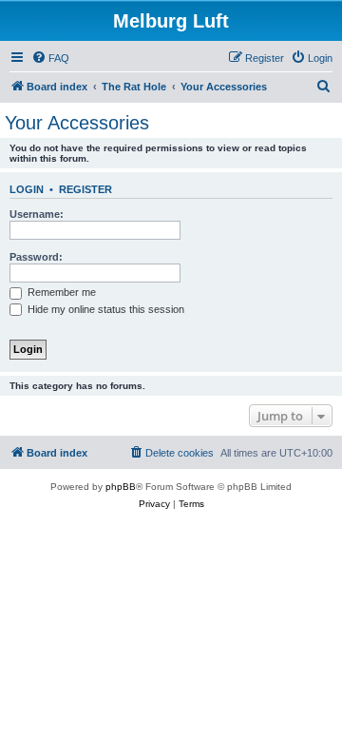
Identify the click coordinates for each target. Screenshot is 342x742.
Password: (36, 257)
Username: (37, 214)
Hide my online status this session (104, 309)
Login (27, 189)
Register (85, 189)
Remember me (60, 292)
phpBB (120, 486)
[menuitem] (50, 58)
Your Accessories (77, 122)
